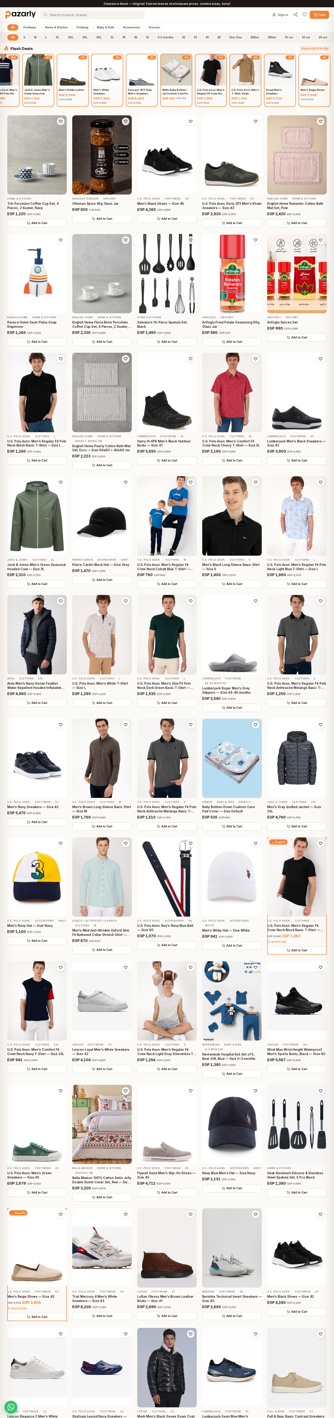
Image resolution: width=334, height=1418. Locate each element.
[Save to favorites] (61, 121)
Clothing (82, 27)
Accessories (131, 27)
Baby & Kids (105, 27)
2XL (71, 37)
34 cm (306, 37)
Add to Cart (39, 223)
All (13, 27)
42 (183, 37)
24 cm (323, 37)
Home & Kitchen (56, 27)
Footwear (29, 27)
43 (195, 37)
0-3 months (165, 37)
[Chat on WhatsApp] (11, 1407)
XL (58, 37)
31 (112, 37)
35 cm (289, 37)
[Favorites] (304, 14)
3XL (85, 37)
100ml (272, 37)
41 (147, 37)
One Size (235, 37)
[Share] (295, 14)
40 (135, 37)
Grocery (154, 27)
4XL (99, 37)
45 (207, 37)
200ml (255, 37)
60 (219, 37)
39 (123, 37)
